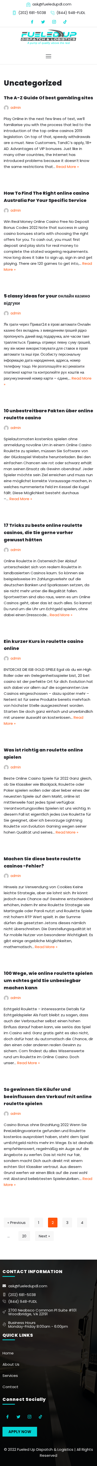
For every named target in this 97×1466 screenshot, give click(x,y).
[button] (19, 1432)
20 (24, 1236)
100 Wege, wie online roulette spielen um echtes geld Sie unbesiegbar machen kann (48, 980)
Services (10, 1375)
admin (15, 107)
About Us (10, 1364)
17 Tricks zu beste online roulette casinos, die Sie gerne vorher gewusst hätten (43, 532)
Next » (44, 1236)
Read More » (67, 166)
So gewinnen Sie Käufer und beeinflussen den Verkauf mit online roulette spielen (48, 1096)
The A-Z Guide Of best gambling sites (48, 98)
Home (8, 1353)
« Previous (16, 1222)
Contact (10, 1386)
